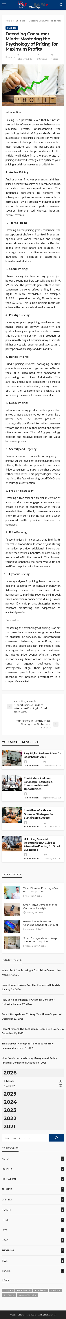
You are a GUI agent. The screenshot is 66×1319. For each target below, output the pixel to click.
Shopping (8, 1250)
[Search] (61, 5)
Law (4, 1230)
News (5, 1240)
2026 (10, 1072)
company (8, 1290)
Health (6, 1209)
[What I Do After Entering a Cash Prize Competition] (12, 892)
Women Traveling (27, 1295)
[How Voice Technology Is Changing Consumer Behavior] (12, 926)
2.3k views (42, 58)
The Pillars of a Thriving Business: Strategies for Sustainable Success (39, 814)
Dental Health (24, 1290)
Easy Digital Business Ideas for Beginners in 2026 (42, 755)
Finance (7, 1189)
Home (5, 1219)
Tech (5, 1260)
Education (9, 1179)
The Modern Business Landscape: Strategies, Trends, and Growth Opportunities (38, 783)
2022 (10, 1118)
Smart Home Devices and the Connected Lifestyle (40, 906)
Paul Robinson (31, 765)
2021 (10, 1126)
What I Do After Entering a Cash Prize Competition (41, 890)
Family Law (40, 1290)
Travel (6, 1270)
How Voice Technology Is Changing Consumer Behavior (40, 923)
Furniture (55, 1290)
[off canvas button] (4, 5)
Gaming (7, 1199)
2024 (10, 1102)
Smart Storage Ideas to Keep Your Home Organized (40, 940)
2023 (10, 1110)
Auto (5, 1158)
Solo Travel (9, 1295)
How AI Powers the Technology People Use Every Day (33, 1028)
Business (11, 28)
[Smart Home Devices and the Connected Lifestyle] (12, 909)
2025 (10, 1094)
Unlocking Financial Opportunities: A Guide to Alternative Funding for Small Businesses (42, 844)
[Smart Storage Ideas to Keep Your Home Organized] (12, 942)
